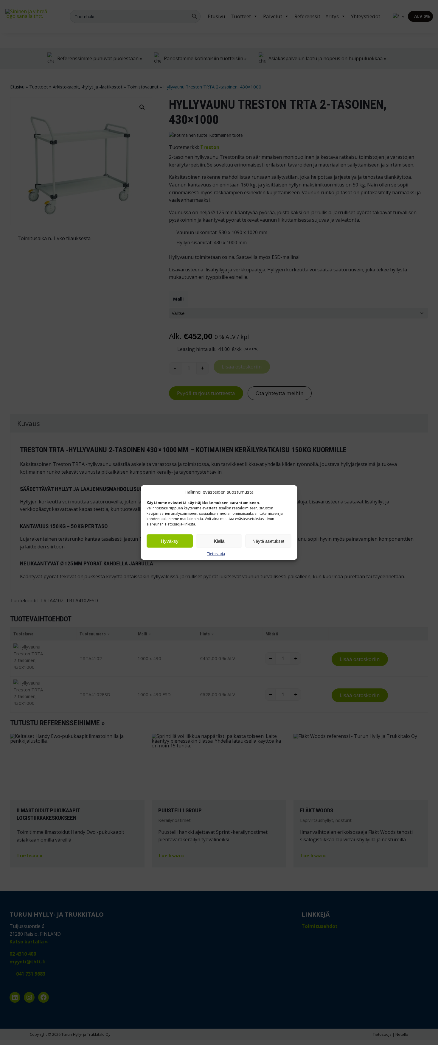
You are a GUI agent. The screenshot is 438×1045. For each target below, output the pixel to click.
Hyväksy (169, 540)
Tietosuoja (216, 553)
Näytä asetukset (268, 540)
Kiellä (219, 540)
